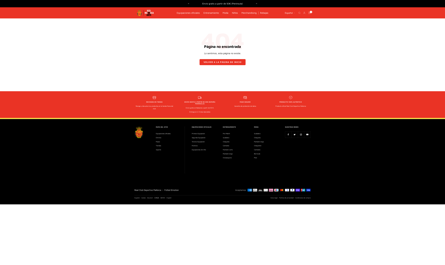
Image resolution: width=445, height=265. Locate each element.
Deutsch (150, 198)
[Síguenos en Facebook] (288, 134)
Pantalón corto (228, 150)
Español (289, 12)
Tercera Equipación (198, 142)
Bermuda (257, 154)
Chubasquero (227, 158)
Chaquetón (257, 146)
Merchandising (249, 12)
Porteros (195, 146)
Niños (235, 12)
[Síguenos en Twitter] (294, 134)
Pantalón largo (228, 154)
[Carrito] (309, 13)
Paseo (158, 142)
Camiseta (226, 146)
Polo (255, 158)
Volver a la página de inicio (223, 62)
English (169, 198)
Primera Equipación (198, 133)
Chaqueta (226, 142)
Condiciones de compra (303, 198)
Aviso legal (274, 198)
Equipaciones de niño (199, 150)
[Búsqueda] (299, 13)
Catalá (143, 198)
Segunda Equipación (198, 138)
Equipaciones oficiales (188, 12)
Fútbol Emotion (171, 190)
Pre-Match (226, 133)
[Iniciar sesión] (304, 13)
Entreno (158, 138)
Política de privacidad (286, 198)
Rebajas (264, 12)
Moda (225, 12)
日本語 (156, 198)
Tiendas (158, 146)
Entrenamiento (211, 12)
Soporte (158, 150)
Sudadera (226, 138)
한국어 (163, 198)
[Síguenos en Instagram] (301, 134)
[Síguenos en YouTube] (307, 134)
